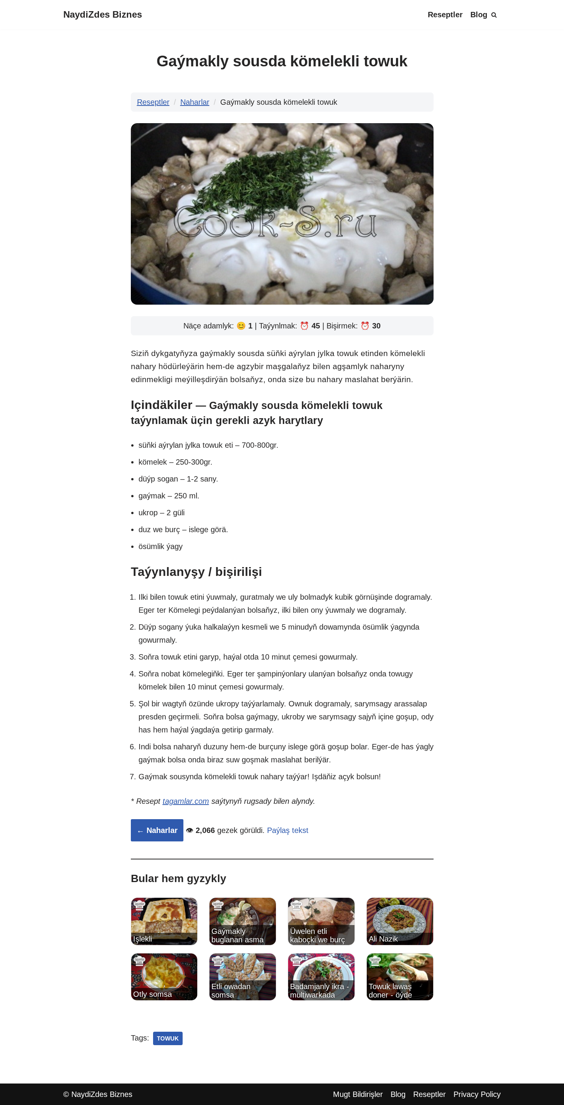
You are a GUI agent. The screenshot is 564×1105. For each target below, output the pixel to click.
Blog (478, 14)
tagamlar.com (186, 801)
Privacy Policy (477, 1094)
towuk (168, 1038)
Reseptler (445, 14)
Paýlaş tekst (287, 830)
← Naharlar (157, 830)
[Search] (494, 15)
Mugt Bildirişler (358, 1094)
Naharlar (194, 102)
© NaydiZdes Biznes (97, 1094)
